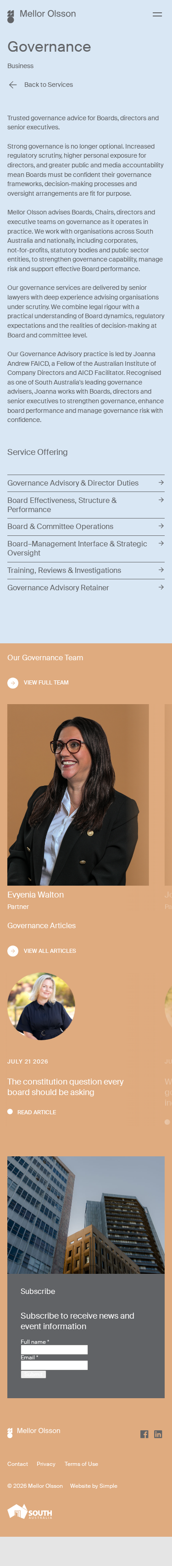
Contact (17, 1464)
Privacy (46, 1464)
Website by (85, 1486)
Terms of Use (81, 1464)
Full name (35, 1342)
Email (29, 1357)
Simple (108, 1486)
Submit (33, 1374)
